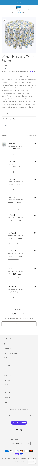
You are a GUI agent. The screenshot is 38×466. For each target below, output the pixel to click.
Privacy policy (9, 462)
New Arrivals (8, 375)
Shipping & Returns (10, 353)
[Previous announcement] (4, 2)
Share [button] (5, 125)
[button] (4, 9)
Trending (7, 380)
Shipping (4, 68)
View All (7, 371)
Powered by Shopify (21, 458)
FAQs (5, 358)
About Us (7, 398)
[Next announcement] (34, 2)
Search (6, 344)
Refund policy (32, 458)
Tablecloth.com (11, 458)
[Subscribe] (30, 415)
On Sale (6, 385)
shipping (18, 318)
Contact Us (7, 349)
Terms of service (19, 462)
